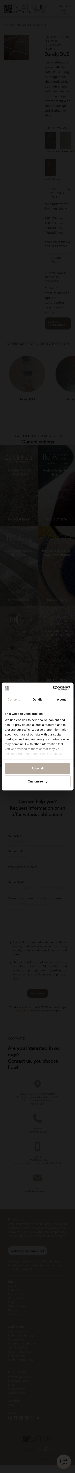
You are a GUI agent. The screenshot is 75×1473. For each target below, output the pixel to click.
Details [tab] (37, 699)
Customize (35, 781)
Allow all (38, 768)
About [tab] (61, 699)
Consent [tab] (14, 699)
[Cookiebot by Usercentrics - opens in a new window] (53, 688)
